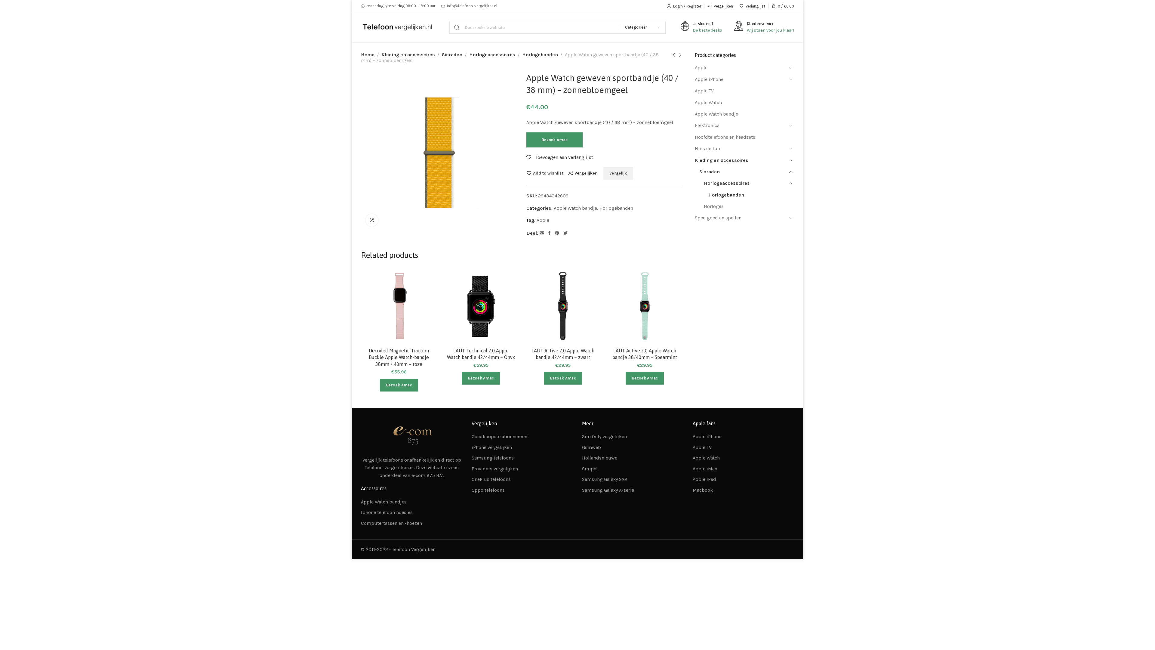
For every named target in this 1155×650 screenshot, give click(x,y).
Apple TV (704, 91)
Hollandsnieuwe (599, 458)
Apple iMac (705, 469)
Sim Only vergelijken (604, 436)
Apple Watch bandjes (384, 502)
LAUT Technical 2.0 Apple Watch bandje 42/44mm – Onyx (481, 354)
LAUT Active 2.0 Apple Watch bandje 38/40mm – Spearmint (644, 354)
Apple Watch (708, 102)
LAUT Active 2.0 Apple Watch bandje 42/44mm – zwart (562, 354)
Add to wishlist (548, 173)
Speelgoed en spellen (718, 218)
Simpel (590, 469)
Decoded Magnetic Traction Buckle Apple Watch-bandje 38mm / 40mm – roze (399, 357)
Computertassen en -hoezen (391, 523)
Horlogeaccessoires (492, 54)
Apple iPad (704, 479)
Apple (543, 220)
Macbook (703, 490)
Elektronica (707, 125)
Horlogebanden (540, 54)
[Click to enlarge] (371, 220)
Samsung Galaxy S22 (604, 479)
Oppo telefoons (488, 490)
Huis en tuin (708, 148)
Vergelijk (618, 173)
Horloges (714, 206)
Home (367, 54)
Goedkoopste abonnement (500, 436)
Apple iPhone (709, 79)
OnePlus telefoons (491, 479)
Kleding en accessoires (408, 54)
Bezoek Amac (554, 140)
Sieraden (452, 54)
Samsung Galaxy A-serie (608, 490)
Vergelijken (586, 173)
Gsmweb (591, 447)
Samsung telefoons (493, 458)
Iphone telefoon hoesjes (387, 512)
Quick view (426, 308)
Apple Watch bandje (575, 208)
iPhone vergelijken (492, 447)
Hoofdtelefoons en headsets (725, 137)
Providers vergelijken (495, 469)
